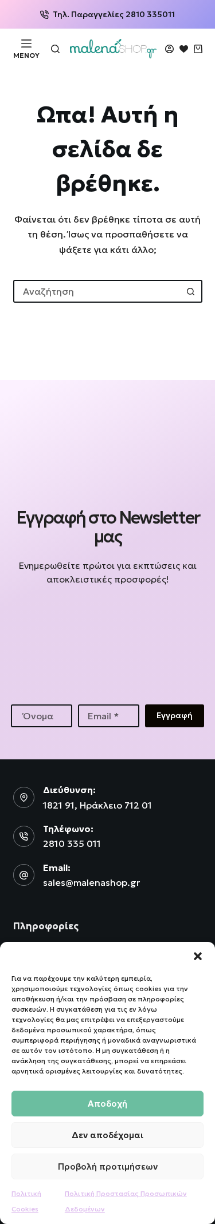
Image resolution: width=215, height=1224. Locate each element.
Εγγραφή (175, 715)
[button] (198, 956)
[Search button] (191, 291)
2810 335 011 (72, 843)
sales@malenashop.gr (91, 882)
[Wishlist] (183, 49)
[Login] (169, 49)
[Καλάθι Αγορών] (198, 49)
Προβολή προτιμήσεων (108, 1166)
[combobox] (97, 291)
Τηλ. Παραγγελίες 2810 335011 (114, 14)
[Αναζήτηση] (55, 49)
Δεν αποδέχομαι (107, 1135)
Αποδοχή (107, 1103)
